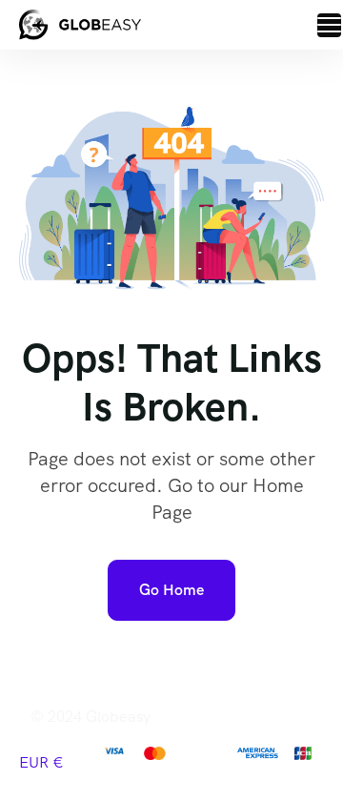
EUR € (41, 762)
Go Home (171, 590)
